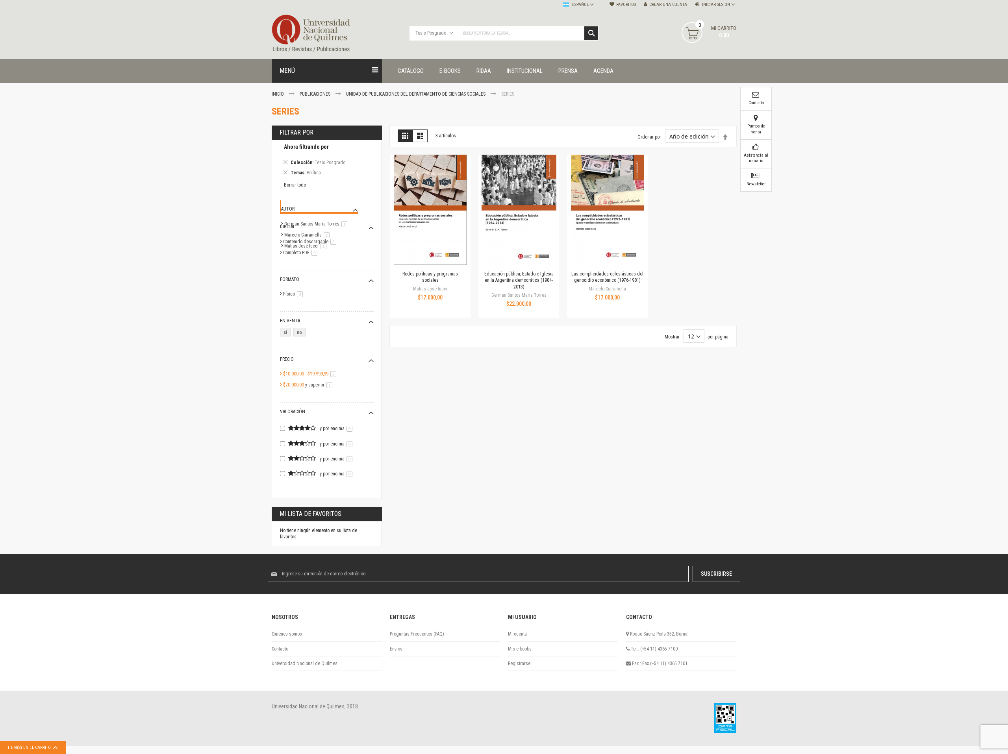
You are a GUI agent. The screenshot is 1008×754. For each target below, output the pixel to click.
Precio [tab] (287, 359)
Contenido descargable (311, 241)
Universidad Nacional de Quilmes (304, 663)
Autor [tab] (288, 209)
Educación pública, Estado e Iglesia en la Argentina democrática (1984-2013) (519, 280)
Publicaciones (316, 94)
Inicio (278, 94)
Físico (294, 294)
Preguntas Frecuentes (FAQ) (417, 634)
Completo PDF (301, 252)
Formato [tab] (289, 279)
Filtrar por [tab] (296, 132)
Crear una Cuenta (668, 4)
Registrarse (519, 663)
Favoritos (626, 4)
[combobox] (504, 33)
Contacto (280, 649)
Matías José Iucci (306, 246)
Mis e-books (520, 649)
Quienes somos (287, 634)
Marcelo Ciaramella (308, 235)
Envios (396, 649)
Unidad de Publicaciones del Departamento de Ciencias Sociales (416, 94)
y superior (309, 385)
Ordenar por (649, 137)
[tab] (327, 161)
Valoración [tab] (292, 411)
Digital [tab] (287, 226)
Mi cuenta (517, 634)
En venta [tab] (290, 320)
